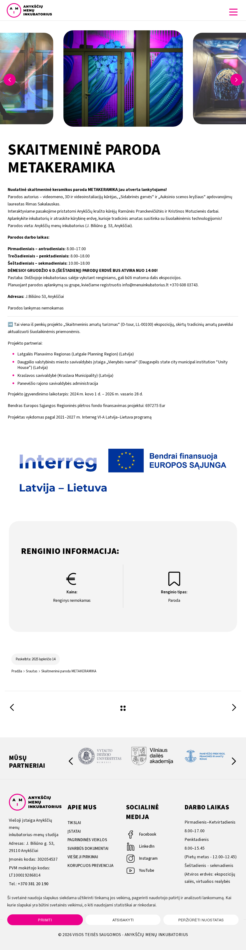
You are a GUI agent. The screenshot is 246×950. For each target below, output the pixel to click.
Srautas (31, 671)
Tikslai (74, 823)
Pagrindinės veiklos (87, 840)
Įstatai (74, 831)
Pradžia (16, 671)
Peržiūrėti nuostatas (201, 919)
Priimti (45, 919)
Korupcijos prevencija (91, 866)
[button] (236, 80)
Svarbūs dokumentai (88, 849)
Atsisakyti (123, 919)
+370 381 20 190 (33, 884)
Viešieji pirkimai (83, 857)
